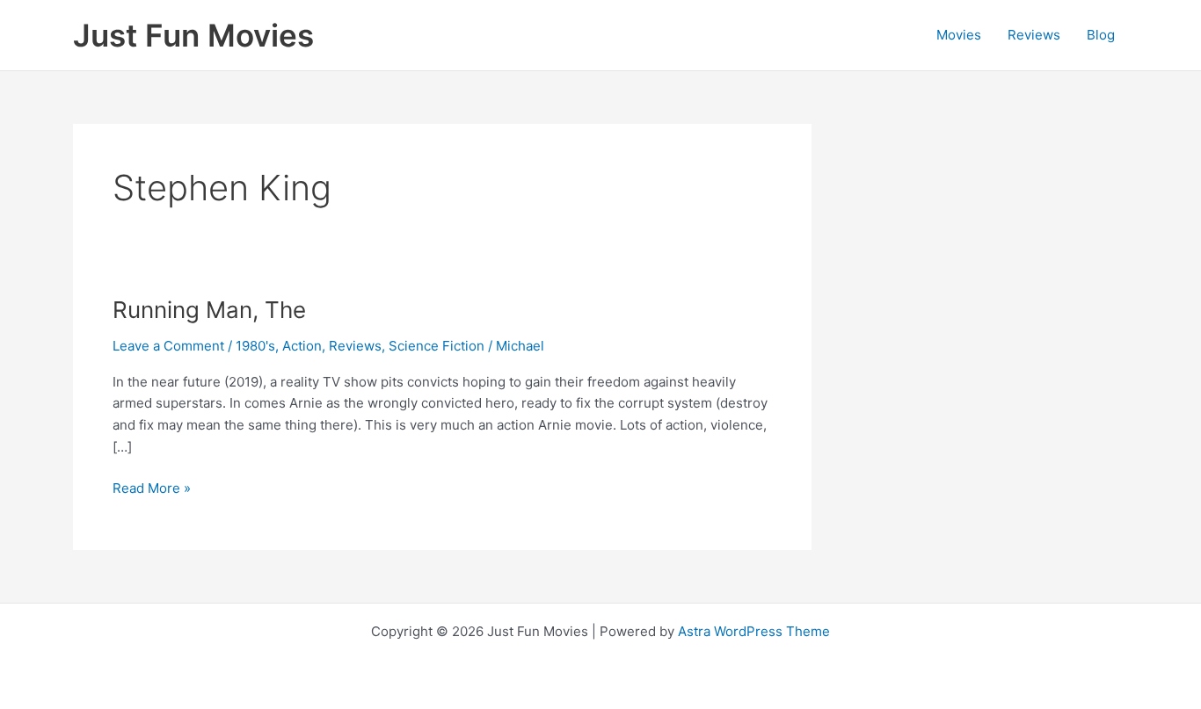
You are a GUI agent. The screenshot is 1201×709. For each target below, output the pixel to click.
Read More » (152, 489)
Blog (1101, 34)
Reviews (1034, 34)
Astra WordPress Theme (754, 631)
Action (302, 345)
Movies (958, 34)
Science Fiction (436, 345)
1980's (255, 345)
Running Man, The (209, 309)
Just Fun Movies (193, 35)
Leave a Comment (168, 345)
